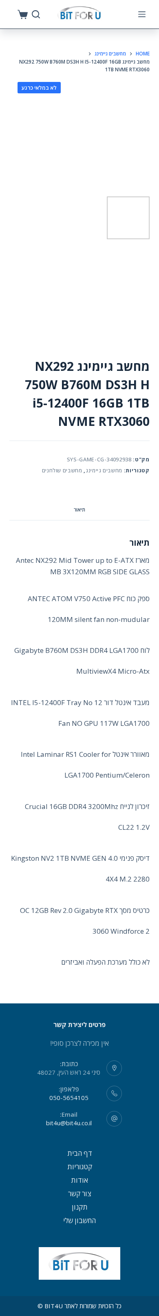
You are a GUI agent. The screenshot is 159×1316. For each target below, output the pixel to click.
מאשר (79, 1308)
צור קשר (79, 1193)
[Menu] (142, 14)
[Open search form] (36, 14)
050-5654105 (68, 1097)
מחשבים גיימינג (104, 470)
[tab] (79, 509)
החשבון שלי (79, 1220)
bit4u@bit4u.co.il (69, 1123)
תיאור (79, 509)
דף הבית (79, 1153)
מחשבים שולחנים (62, 470)
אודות (79, 1180)
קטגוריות (79, 1166)
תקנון (80, 1207)
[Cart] (23, 14)
